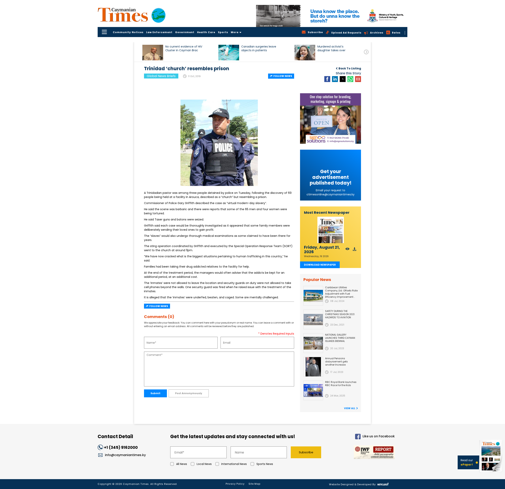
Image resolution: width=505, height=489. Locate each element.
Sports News (264, 464)
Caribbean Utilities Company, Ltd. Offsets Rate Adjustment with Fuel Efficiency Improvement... (341, 292)
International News (234, 464)
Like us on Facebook (379, 436)
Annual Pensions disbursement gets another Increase (336, 361)
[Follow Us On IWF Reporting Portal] (361, 452)
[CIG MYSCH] (331, 16)
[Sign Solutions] (330, 118)
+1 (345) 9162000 (121, 447)
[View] (347, 250)
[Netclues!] (382, 484)
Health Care (206, 32)
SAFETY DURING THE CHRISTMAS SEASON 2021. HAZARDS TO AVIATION (340, 314)
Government (184, 32)
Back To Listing (350, 68)
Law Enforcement (159, 32)
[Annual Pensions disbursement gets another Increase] (313, 366)
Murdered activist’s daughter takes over (331, 48)
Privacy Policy (235, 483)
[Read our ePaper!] (491, 473)
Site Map (254, 483)
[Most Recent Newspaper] (330, 230)
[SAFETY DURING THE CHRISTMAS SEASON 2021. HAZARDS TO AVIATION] (313, 319)
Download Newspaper (320, 264)
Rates (396, 32)
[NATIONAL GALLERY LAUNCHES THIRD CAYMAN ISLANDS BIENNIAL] (313, 343)
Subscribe (306, 452)
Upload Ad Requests (346, 32)
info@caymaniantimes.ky (125, 455)
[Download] (354, 250)
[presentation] (366, 52)
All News (181, 464)
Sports (223, 32)
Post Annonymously (188, 393)
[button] (152, 52)
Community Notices (128, 32)
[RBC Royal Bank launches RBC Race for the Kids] (313, 390)
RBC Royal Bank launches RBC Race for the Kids (340, 383)
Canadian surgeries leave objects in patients (258, 48)
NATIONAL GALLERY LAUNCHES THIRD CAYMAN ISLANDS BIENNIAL (340, 338)
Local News (204, 464)
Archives (376, 32)
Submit (155, 393)
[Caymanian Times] (132, 15)
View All (349, 408)
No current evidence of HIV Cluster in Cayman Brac (183, 48)
